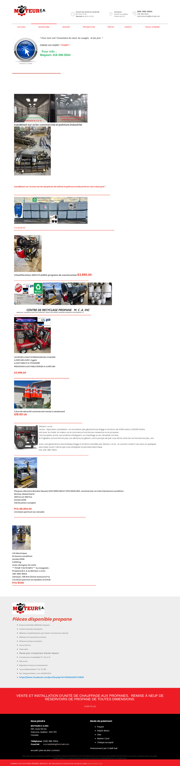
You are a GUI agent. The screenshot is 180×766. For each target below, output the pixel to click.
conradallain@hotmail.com (56, 744)
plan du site (44, 750)
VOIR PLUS (90, 706)
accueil (34, 750)
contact (56, 750)
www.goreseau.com (95, 764)
